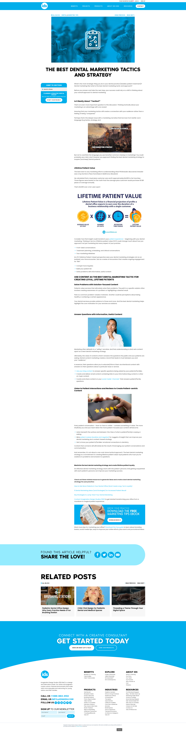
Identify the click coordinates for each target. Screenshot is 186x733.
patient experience (116, 239)
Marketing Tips (73, 15)
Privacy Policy (79, 726)
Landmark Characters (90, 711)
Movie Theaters (88, 708)
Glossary (128, 685)
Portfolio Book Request (132, 692)
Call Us (55, 695)
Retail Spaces (109, 708)
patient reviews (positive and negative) (94, 437)
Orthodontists (109, 697)
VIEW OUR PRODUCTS (106, 647)
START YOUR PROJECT (54, 100)
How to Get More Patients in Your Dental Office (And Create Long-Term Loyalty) (103, 486)
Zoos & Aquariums (110, 709)
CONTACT (140, 6)
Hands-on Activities (89, 702)
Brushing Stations (89, 697)
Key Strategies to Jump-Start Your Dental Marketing (93, 495)
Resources (128, 6)
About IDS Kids (113, 6)
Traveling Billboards (89, 713)
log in (136, 1)
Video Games (88, 701)
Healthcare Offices (110, 695)
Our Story (128, 676)
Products (99, 6)
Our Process (129, 680)
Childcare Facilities (110, 702)
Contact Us (129, 708)
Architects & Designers (111, 713)
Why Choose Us (130, 681)
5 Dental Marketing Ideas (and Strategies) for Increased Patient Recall (100, 490)
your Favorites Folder (125, 1)
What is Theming (131, 674)
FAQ (127, 683)
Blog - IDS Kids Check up (133, 694)
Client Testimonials (89, 678)
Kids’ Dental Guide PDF (132, 701)
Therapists (108, 699)
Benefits (74, 6)
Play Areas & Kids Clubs (90, 706)
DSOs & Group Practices (112, 694)
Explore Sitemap (130, 704)
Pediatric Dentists (110, 692)
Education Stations (89, 704)
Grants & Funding (131, 697)
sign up (143, 1)
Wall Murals (87, 692)
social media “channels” (111, 379)
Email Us (57, 699)
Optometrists (109, 701)
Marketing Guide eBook (132, 695)
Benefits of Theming (90, 674)
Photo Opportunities (90, 699)
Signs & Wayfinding (89, 709)
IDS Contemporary (110, 680)
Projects (86, 6)
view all (86, 715)
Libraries (107, 706)
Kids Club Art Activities (132, 702)
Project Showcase (110, 674)
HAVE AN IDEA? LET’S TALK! (81, 647)
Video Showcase (109, 676)
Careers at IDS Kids (131, 706)
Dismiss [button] (119, 729)
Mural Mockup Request (132, 699)
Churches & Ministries (111, 704)
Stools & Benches (89, 695)
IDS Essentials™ (109, 678)
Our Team (129, 678)
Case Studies (87, 676)
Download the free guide (114, 527)
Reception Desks (89, 694)
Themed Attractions (111, 711)
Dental (64, 15)
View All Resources (131, 709)
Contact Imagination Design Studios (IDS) (89, 499)
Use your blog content (84, 371)
